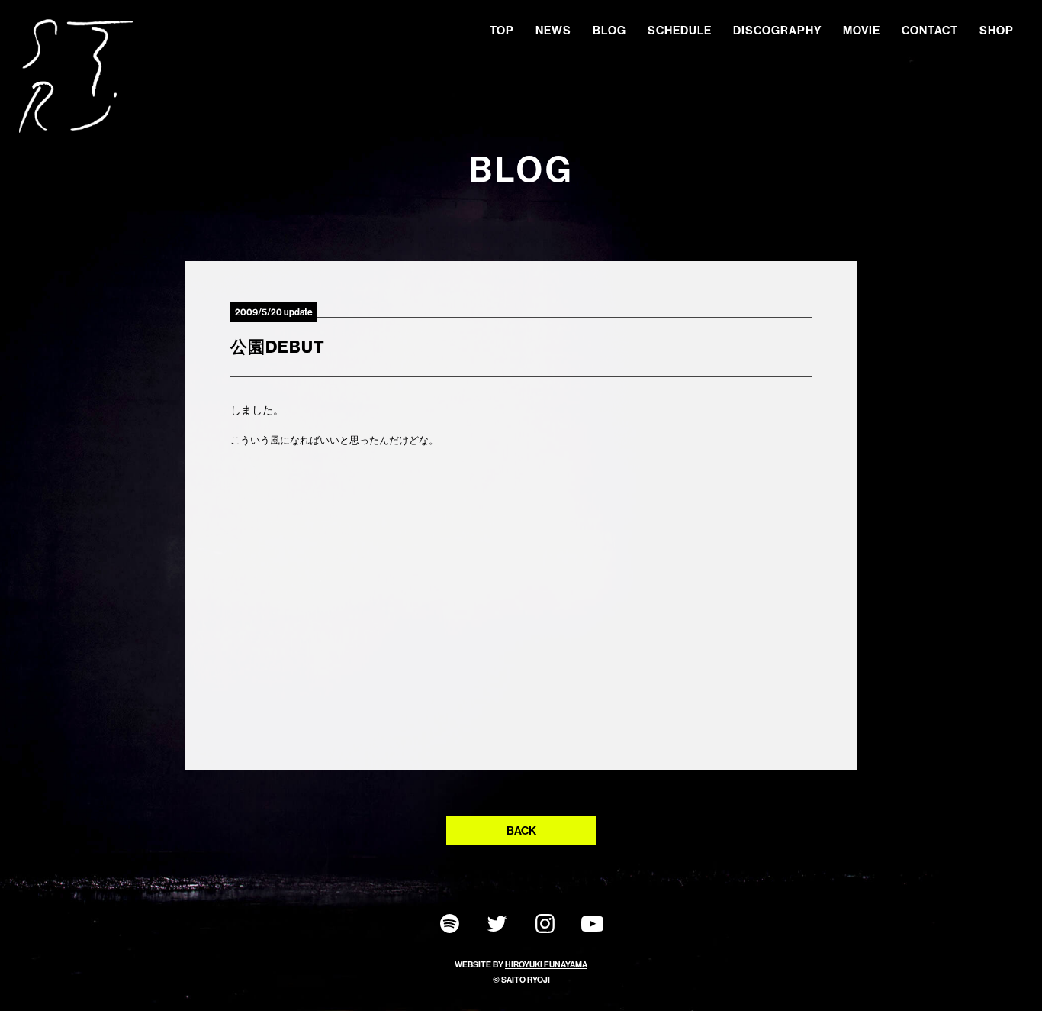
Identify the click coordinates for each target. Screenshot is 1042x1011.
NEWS (553, 30)
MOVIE (861, 30)
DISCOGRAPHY (777, 30)
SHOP (996, 30)
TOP (502, 30)
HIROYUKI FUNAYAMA (546, 964)
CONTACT (930, 30)
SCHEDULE (680, 30)
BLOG (609, 30)
